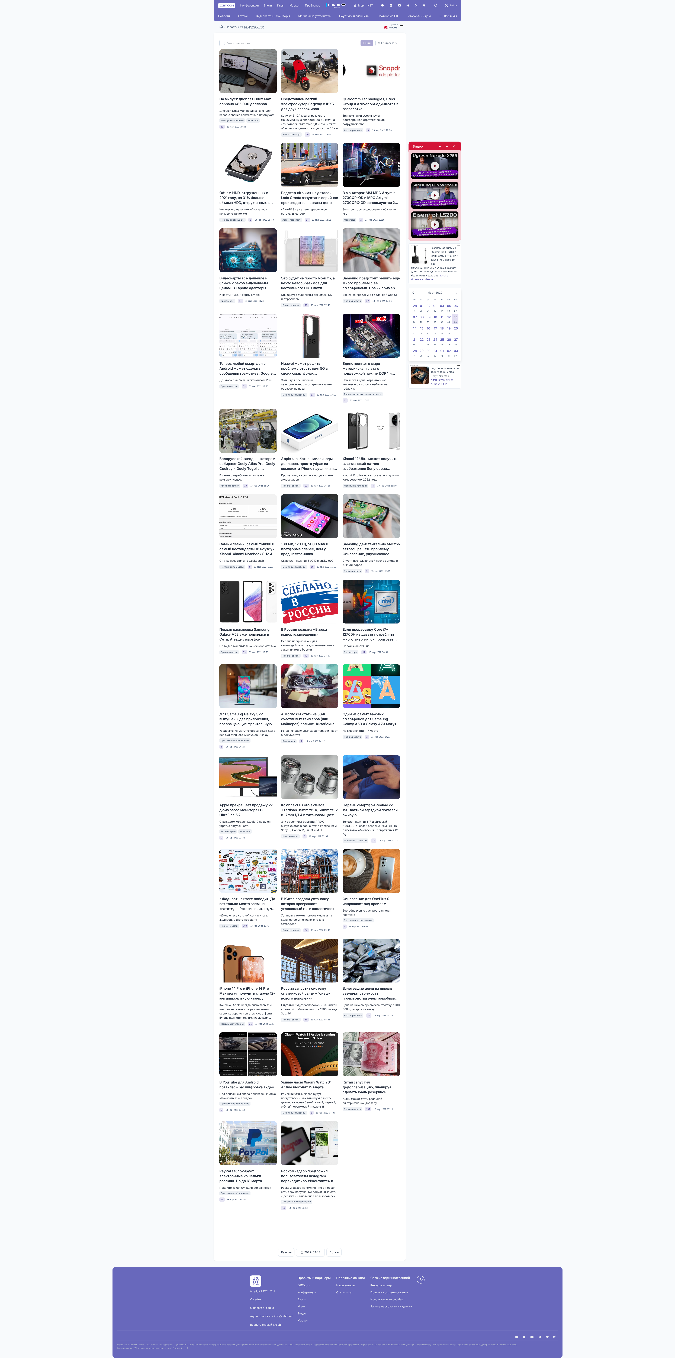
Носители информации (232, 219)
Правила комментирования (389, 1292)
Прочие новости (290, 305)
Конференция (249, 5)
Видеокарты (227, 301)
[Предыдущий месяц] (413, 292)
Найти (367, 42)
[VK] (516, 1337)
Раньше (286, 1252)
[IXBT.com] (221, 27)
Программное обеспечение (235, 740)
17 (312, 395)
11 (222, 127)
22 (306, 486)
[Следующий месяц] (456, 292)
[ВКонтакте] (382, 5)
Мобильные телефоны (293, 394)
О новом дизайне (262, 1308)
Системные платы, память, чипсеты (362, 394)
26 (250, 1024)
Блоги (268, 5)
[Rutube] (454, 146)
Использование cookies (386, 1299)
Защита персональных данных (391, 1306)
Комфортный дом (419, 16)
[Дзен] (391, 5)
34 (306, 930)
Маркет (295, 5)
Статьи (243, 16)
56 (306, 1020)
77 (306, 305)
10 (307, 134)
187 (368, 1109)
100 (245, 926)
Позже (334, 1252)
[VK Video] (447, 146)
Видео (418, 146)
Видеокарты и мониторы (273, 16)
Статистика (344, 1292)
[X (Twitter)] (416, 5)
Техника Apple (228, 831)
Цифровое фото (290, 836)
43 (306, 656)
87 (307, 220)
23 (345, 400)
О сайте (255, 1299)
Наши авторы (345, 1285)
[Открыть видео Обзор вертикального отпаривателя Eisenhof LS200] (434, 224)
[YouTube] (399, 5)
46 (222, 1199)
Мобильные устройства (314, 16)
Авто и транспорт (291, 134)
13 (244, 386)
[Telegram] (408, 5)
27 (367, 301)
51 (240, 301)
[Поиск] (436, 5)
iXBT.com (304, 1285)
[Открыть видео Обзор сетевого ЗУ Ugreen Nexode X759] (434, 166)
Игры (280, 5)
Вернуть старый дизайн (266, 1324)
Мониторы (253, 120)
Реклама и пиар (381, 1285)
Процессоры (350, 652)
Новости (224, 16)
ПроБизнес (312, 5)
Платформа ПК (388, 16)
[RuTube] (425, 5)
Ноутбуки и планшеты (354, 16)
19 (283, 1208)
